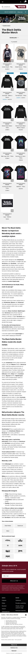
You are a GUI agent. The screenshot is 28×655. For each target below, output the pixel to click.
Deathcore (20, 525)
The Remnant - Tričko (20, 95)
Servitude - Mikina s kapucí (7, 96)
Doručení (4, 606)
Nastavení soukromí (21, 610)
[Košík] (24, 2)
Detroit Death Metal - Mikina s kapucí (20, 126)
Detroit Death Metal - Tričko (7, 126)
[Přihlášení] (20, 2)
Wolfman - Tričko (20, 186)
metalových (12, 335)
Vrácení (4, 608)
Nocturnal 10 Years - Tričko (21, 157)
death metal (16, 281)
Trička (6, 494)
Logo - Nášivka (7, 217)
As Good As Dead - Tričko (7, 187)
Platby (3, 603)
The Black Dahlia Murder (7, 64)
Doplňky (7, 503)
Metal (7, 531)
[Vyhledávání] (12, 7)
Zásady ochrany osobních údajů (20, 606)
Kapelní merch (6, 25)
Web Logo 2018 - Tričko (7, 156)
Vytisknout (18, 600)
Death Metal (8, 525)
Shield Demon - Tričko (20, 67)
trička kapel (8, 464)
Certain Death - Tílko (7, 67)
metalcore (15, 354)
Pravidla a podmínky (21, 603)
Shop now (20, 12)
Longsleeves (8, 499)
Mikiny (7, 495)
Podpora (4, 600)
